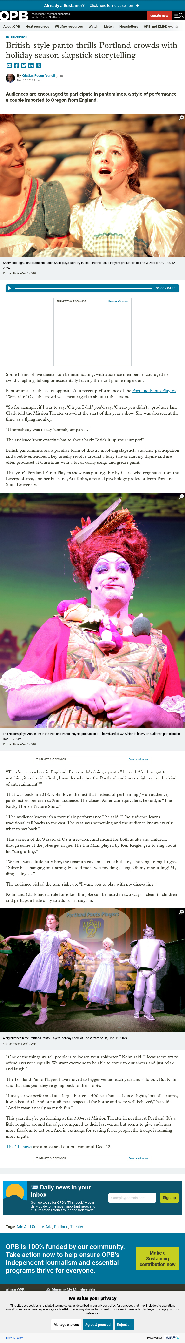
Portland (61, 1226)
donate (159, 16)
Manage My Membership (73, 1290)
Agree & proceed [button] (98, 1325)
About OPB (11, 26)
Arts (49, 1226)
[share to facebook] (16, 65)
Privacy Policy (14, 1338)
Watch (93, 26)
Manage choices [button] (66, 1325)
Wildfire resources (69, 26)
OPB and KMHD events (161, 26)
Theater (76, 1226)
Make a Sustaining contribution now (158, 1258)
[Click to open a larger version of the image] (181, 118)
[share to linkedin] (31, 65)
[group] (92, 288)
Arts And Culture (30, 1226)
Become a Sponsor (118, 301)
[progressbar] (83, 288)
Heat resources (37, 26)
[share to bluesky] (23, 65)
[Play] (9, 288)
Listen (109, 26)
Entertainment (16, 36)
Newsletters (128, 26)
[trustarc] (171, 1338)
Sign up (169, 1197)
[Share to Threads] (38, 65)
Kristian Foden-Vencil (38, 76)
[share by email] (9, 65)
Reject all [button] (124, 1325)
